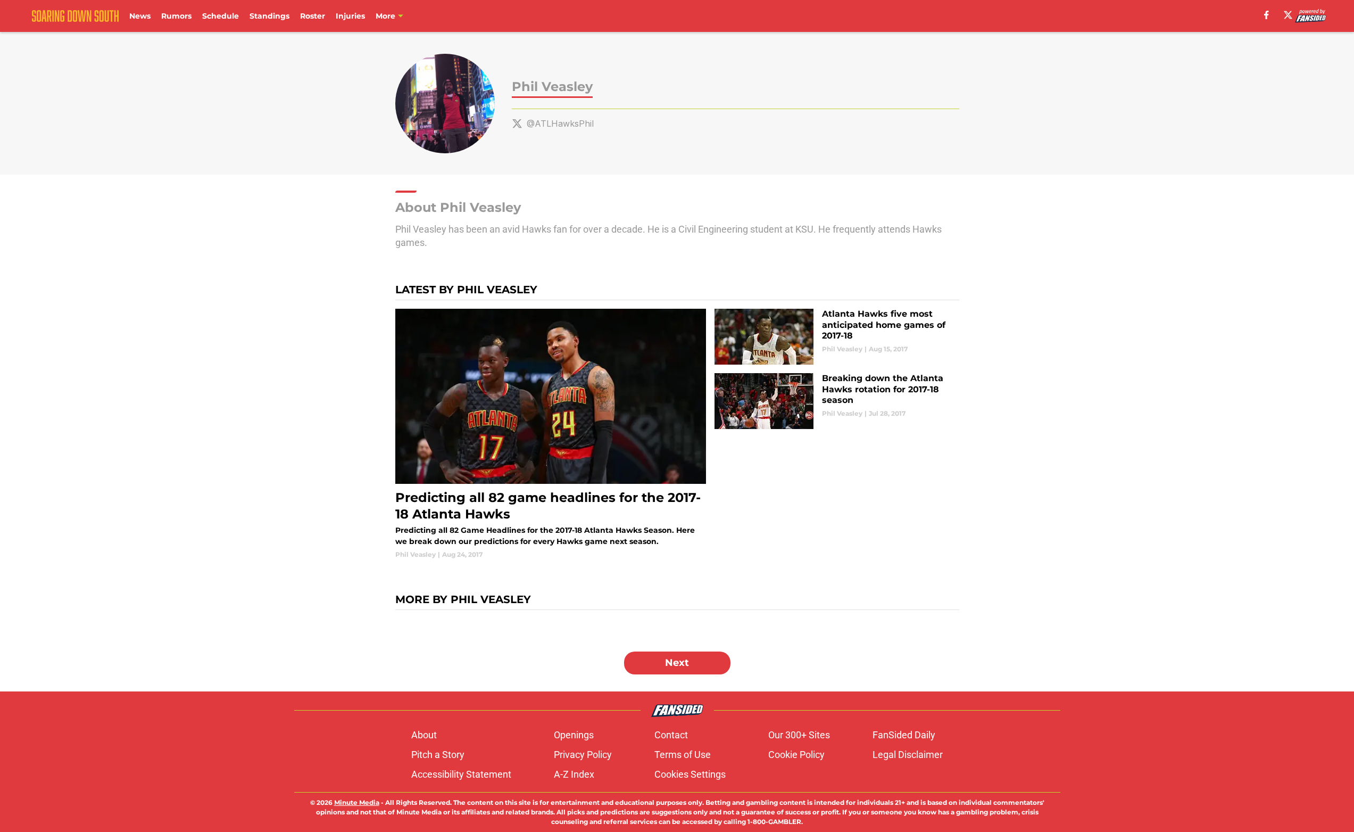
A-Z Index (574, 774)
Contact (671, 734)
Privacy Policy (583, 754)
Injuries (350, 16)
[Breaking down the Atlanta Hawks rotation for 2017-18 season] (837, 401)
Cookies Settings (690, 774)
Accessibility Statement (461, 774)
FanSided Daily (904, 734)
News (140, 16)
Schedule (220, 16)
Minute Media (356, 802)
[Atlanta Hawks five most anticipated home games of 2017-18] (837, 337)
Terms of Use (682, 754)
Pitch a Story (437, 754)
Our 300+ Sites (799, 734)
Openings (574, 734)
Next (677, 663)
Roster (312, 16)
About (424, 734)
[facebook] (1266, 15)
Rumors (176, 16)
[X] (1288, 15)
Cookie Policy (796, 754)
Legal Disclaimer (908, 754)
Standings (269, 16)
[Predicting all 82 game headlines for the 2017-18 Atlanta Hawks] (551, 434)
